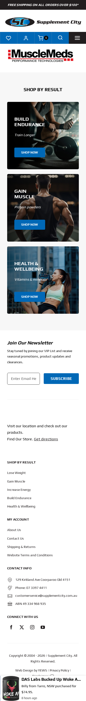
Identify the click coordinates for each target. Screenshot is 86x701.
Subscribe (61, 378)
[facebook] (11, 627)
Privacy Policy (59, 670)
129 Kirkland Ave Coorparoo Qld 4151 (42, 580)
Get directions (46, 439)
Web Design (24, 670)
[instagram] (32, 627)
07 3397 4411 (36, 588)
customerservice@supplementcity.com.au (46, 595)
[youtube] (43, 627)
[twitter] (22, 627)
